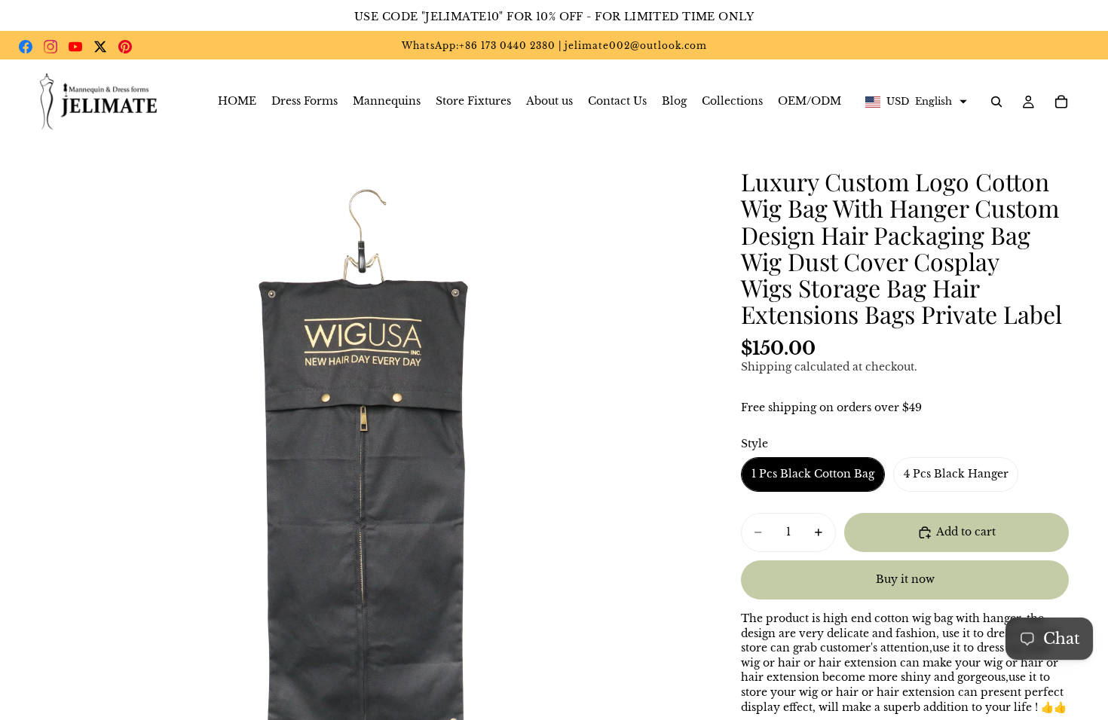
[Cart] (1061, 101)
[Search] (996, 101)
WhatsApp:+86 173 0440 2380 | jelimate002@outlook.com (554, 45)
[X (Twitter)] (100, 46)
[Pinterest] (125, 46)
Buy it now (905, 579)
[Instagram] (50, 46)
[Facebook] (25, 46)
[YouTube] (75, 46)
